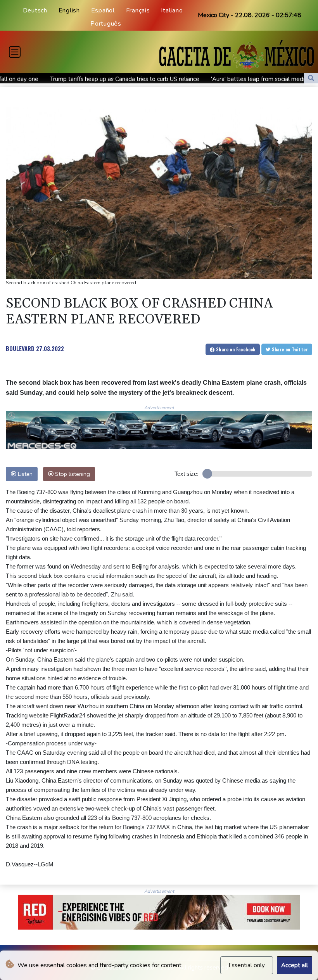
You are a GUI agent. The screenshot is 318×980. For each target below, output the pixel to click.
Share (235, 349)
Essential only (246, 965)
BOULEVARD (20, 348)
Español (103, 10)
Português (105, 23)
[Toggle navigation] (15, 52)
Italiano (172, 10)
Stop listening (72, 474)
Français (138, 10)
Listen (24, 474)
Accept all (294, 965)
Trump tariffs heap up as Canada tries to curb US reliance (84, 79)
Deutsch (35, 10)
